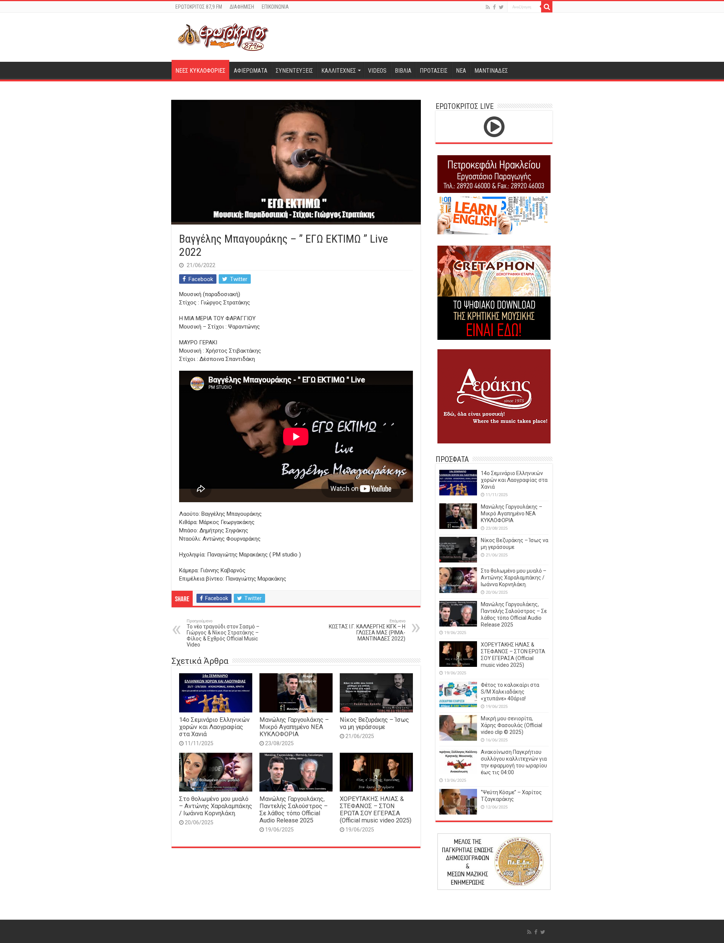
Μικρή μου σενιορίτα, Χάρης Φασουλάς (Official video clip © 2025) (511, 725)
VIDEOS (377, 70)
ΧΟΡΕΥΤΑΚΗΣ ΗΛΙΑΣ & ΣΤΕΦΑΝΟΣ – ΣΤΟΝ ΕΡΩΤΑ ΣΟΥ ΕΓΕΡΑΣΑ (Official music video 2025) (375, 809)
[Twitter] (501, 7)
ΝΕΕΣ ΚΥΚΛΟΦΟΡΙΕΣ (200, 70)
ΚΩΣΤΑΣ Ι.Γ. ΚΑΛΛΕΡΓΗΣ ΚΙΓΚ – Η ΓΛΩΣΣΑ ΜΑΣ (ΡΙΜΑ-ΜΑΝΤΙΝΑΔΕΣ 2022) (367, 630)
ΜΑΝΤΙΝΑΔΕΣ (491, 70)
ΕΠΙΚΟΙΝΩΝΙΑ (275, 7)
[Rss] (488, 7)
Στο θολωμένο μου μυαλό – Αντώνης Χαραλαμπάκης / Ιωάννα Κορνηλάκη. (215, 806)
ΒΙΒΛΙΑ (403, 70)
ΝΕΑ (461, 70)
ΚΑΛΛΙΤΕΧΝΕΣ (338, 70)
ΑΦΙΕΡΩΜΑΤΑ (250, 70)
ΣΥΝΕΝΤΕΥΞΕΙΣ (294, 70)
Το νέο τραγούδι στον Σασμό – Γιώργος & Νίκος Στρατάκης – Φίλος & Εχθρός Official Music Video (223, 633)
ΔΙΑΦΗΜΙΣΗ (242, 7)
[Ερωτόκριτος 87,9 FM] (223, 36)
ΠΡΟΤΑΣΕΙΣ (434, 70)
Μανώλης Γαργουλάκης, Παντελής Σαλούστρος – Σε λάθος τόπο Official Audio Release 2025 (293, 809)
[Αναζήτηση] (546, 6)
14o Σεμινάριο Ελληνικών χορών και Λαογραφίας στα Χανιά (214, 727)
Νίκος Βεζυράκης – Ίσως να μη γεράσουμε (374, 723)
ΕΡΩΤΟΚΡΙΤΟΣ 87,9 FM (198, 7)
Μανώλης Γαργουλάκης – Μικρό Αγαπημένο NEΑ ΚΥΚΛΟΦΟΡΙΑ (294, 727)
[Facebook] (494, 7)
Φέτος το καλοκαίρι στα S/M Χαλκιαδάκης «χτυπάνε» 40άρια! (510, 692)
